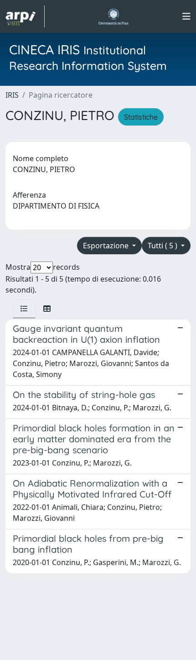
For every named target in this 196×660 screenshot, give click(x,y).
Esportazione (106, 246)
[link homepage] (25, 16)
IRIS (12, 95)
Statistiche (141, 116)
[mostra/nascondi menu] (186, 16)
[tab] (24, 308)
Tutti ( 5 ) (163, 246)
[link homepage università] (113, 16)
